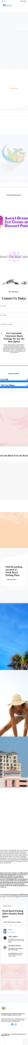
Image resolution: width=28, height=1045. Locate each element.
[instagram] (4, 1)
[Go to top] (0, 1044)
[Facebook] (2, 1)
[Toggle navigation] (15, 5)
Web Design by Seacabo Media (14, 1040)
